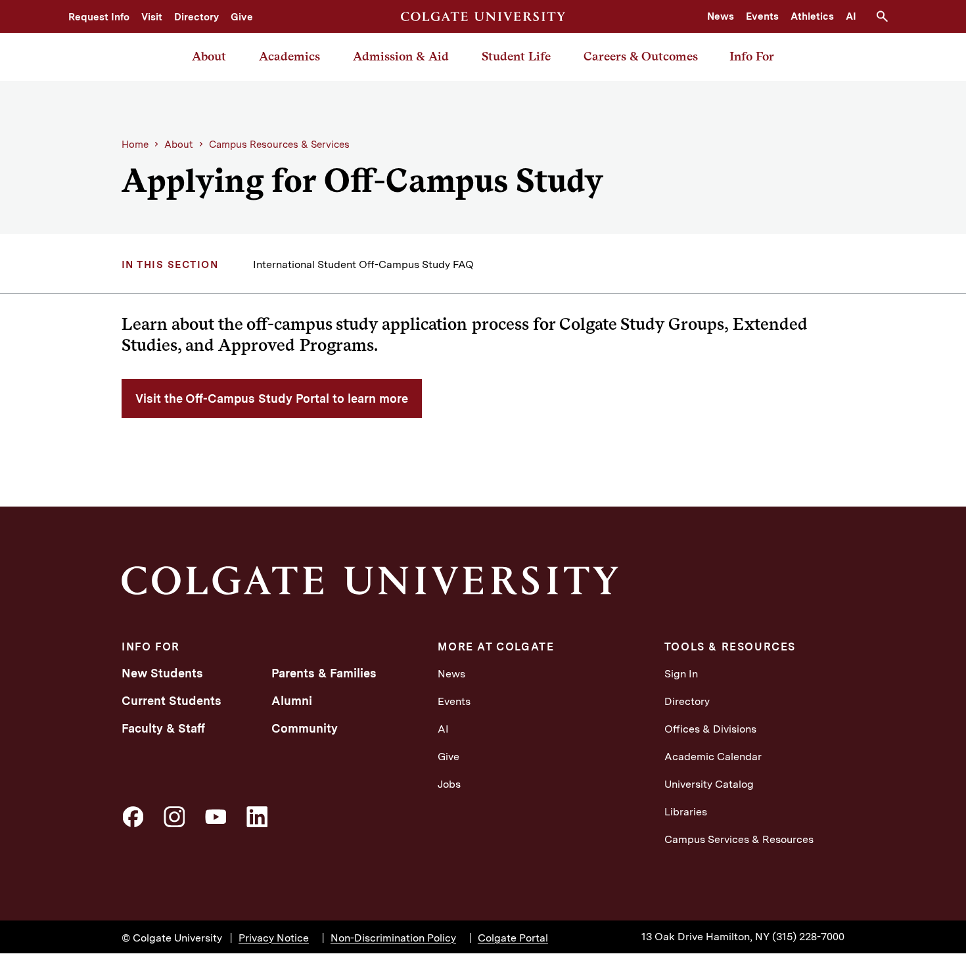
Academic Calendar (713, 756)
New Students (162, 673)
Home (135, 144)
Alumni (291, 701)
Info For (751, 56)
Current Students (171, 701)
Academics (289, 56)
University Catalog (709, 784)
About (209, 56)
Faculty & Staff (163, 728)
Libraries (685, 812)
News (720, 16)
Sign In (681, 674)
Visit (151, 17)
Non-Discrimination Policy (393, 938)
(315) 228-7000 (808, 936)
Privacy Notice (274, 938)
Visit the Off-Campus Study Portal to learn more (271, 398)
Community (304, 728)
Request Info (98, 17)
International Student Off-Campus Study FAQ (363, 264)
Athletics (812, 16)
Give (242, 17)
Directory (196, 17)
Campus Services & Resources (739, 839)
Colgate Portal (513, 938)
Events (762, 16)
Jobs (449, 784)
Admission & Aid (401, 56)
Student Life (516, 56)
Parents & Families (324, 673)
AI (851, 16)
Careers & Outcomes (641, 56)
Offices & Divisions (710, 729)
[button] (887, 16)
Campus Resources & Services (279, 144)
